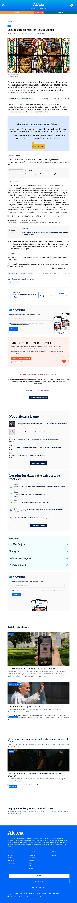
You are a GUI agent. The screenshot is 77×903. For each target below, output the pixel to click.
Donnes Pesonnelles (33, 897)
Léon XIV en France (15, 684)
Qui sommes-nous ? (29, 893)
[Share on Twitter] (62, 98)
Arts (10, 283)
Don (30, 865)
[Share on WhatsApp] (68, 98)
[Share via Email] (65, 98)
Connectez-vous (46, 390)
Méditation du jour (20, 558)
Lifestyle (10, 858)
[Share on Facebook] (55, 98)
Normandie (12, 786)
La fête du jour (17, 544)
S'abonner (39, 876)
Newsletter (32, 855)
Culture (10, 22)
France (11, 634)
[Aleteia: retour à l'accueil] (38, 4)
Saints (16, 283)
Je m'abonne (17, 12)
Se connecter (39, 881)
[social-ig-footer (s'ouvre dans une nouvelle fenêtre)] (44, 888)
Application (32, 858)
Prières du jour (17, 565)
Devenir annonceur (53, 893)
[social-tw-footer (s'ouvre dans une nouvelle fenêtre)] (40, 888)
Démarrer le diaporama (58, 268)
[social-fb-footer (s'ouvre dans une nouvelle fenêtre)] (37, 888)
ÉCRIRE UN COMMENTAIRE (39, 397)
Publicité (31, 868)
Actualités (10, 855)
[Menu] (15, 5)
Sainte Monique (43, 8)
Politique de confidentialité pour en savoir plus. (27, 323)
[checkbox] (10, 323)
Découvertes (11, 863)
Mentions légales (42, 893)
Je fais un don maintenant (20, 358)
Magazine (31, 860)
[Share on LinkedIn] (58, 98)
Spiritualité (11, 860)
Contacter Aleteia (20, 897)
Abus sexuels (13, 717)
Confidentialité (44, 897)
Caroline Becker (27, 33)
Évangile (14, 551)
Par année (53, 855)
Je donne (38, 12)
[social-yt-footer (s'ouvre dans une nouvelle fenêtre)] (33, 888)
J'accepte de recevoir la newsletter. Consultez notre (27, 323)
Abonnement (32, 863)
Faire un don (37, 147)
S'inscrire (13, 329)
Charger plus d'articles (38, 463)
